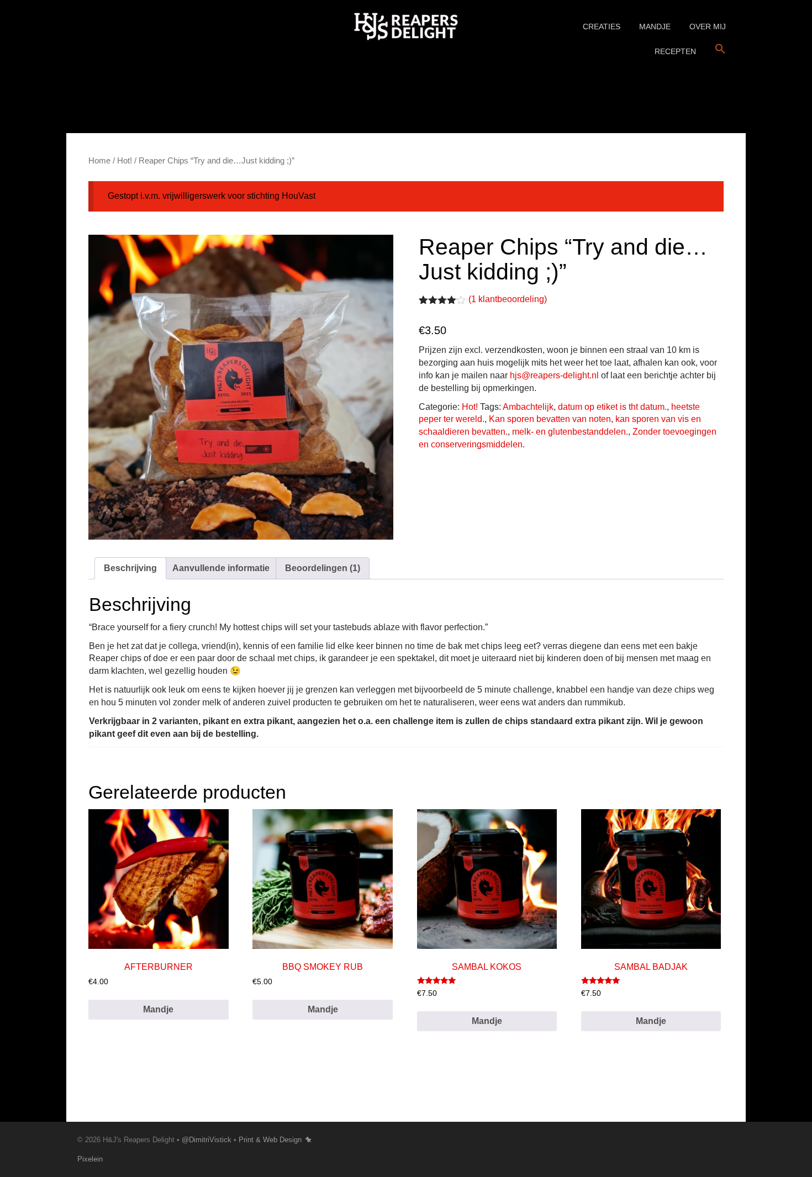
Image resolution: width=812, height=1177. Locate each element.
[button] (720, 49)
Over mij (707, 26)
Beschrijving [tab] (130, 568)
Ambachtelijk (528, 406)
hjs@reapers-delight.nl (554, 375)
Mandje (655, 26)
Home (99, 160)
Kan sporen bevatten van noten (550, 419)
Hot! (124, 160)
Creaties (601, 26)
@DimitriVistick (206, 1140)
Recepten (675, 51)
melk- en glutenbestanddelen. (570, 431)
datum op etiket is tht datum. (612, 406)
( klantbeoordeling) (507, 299)
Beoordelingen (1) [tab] (322, 568)
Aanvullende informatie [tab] (221, 568)
